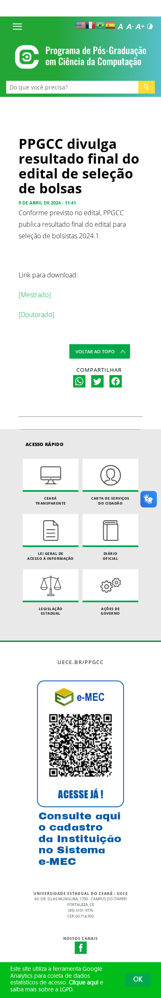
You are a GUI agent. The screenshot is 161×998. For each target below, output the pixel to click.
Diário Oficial (110, 556)
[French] (90, 25)
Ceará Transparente (51, 500)
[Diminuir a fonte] (130, 26)
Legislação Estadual (51, 611)
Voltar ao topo (95, 351)
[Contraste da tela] (150, 26)
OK (137, 980)
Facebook (81, 948)
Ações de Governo (110, 611)
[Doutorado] (36, 314)
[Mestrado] (35, 294)
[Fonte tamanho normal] (120, 26)
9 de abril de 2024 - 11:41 (47, 203)
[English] (80, 25)
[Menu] (17, 26)
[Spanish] (110, 25)
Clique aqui (83, 983)
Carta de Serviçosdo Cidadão (110, 500)
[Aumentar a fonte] (140, 26)
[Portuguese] (100, 25)
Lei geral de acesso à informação (50, 556)
